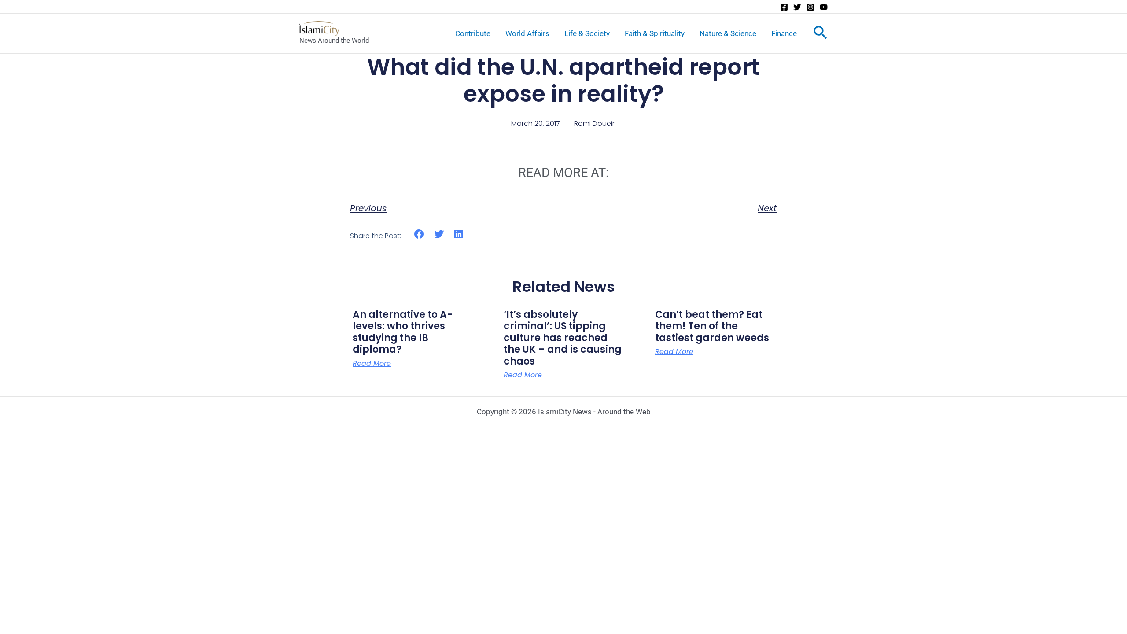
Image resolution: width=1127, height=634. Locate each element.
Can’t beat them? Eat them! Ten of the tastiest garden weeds (712, 326)
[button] (419, 234)
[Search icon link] (820, 34)
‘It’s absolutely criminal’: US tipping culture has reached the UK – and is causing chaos (563, 338)
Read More (372, 363)
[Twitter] (797, 7)
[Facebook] (784, 7)
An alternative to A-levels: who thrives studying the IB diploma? (403, 332)
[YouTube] (824, 7)
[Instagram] (810, 7)
